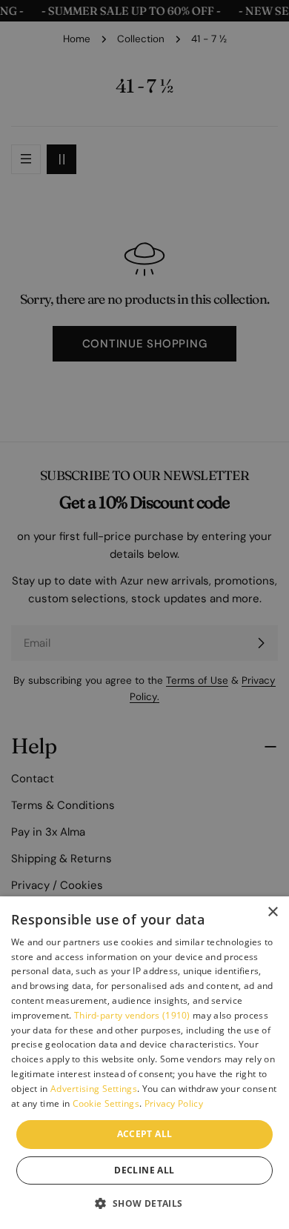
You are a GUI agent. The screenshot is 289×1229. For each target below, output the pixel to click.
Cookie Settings (106, 1103)
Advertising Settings (93, 1088)
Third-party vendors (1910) (132, 1015)
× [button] (272, 912)
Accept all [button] (145, 1134)
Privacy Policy (173, 1103)
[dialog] (144, 1062)
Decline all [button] (144, 1170)
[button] (144, 1203)
